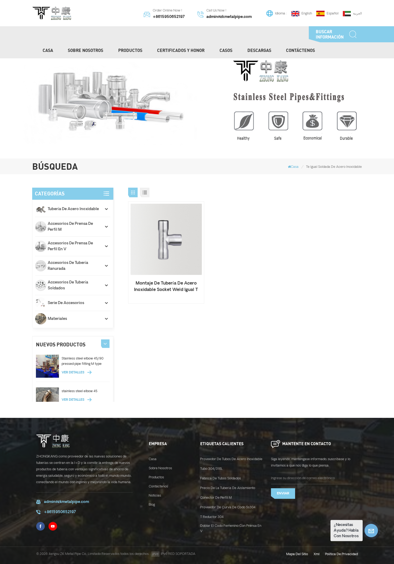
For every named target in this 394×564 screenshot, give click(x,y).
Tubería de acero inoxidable (73, 209)
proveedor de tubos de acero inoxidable (231, 459)
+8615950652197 (169, 17)
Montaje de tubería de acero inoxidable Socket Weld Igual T (166, 286)
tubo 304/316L (211, 469)
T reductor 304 (212, 517)
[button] (105, 343)
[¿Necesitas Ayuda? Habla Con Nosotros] (371, 530)
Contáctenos (300, 50)
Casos (226, 50)
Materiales (57, 318)
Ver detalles (73, 372)
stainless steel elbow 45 (79, 391)
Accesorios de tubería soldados (68, 285)
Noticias (155, 496)
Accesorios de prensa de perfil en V (70, 246)
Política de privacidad (341, 554)
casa (153, 459)
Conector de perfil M (216, 498)
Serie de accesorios (66, 303)
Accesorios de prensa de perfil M (70, 226)
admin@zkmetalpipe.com (229, 17)
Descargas (259, 50)
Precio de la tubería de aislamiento (227, 488)
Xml (316, 554)
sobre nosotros (160, 468)
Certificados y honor (181, 50)
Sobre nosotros (85, 50)
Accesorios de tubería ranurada (68, 265)
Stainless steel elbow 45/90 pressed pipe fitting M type (82, 361)
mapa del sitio (297, 554)
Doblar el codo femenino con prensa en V (230, 528)
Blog (152, 505)
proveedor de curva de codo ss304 (227, 507)
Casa (48, 50)
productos (130, 50)
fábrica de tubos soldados (220, 478)
